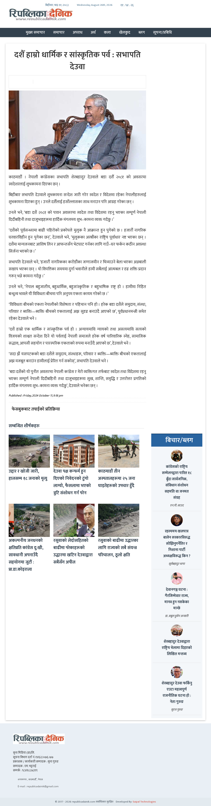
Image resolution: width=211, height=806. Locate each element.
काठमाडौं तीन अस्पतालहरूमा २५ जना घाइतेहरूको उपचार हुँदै (116, 478)
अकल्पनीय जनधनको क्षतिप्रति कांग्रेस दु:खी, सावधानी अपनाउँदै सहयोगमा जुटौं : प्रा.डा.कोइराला (26, 555)
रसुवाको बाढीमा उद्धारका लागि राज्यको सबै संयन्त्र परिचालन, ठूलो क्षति (118, 548)
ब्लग (141, 32)
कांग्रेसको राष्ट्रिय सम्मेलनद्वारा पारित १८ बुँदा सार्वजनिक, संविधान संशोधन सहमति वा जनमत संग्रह (177, 482)
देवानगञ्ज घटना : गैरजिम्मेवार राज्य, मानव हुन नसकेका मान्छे (176, 599)
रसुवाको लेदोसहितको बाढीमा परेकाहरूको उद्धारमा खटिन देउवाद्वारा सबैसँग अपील (73, 551)
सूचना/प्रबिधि (162, 32)
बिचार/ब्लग (179, 440)
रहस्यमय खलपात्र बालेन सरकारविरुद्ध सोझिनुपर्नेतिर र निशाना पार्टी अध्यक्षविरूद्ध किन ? (176, 543)
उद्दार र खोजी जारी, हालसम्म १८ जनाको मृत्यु (28, 475)
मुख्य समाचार (35, 32)
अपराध (77, 32)
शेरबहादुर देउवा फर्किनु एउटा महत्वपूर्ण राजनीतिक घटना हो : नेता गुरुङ (177, 692)
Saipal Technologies (144, 801)
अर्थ (93, 32)
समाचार (58, 32)
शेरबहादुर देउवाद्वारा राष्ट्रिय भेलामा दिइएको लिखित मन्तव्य (177, 648)
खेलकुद (124, 32)
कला (107, 32)
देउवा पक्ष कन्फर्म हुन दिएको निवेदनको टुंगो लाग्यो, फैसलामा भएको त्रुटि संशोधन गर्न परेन (72, 482)
